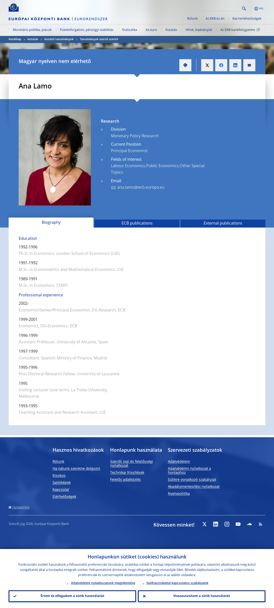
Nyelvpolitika (179, 494)
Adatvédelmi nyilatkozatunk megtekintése (103, 583)
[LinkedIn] (215, 524)
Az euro (151, 30)
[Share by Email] (249, 65)
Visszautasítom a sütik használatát (201, 596)
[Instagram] (227, 524)
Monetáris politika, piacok (32, 30)
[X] (204, 524)
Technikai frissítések (127, 473)
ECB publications (137, 224)
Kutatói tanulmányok (59, 39)
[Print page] (185, 65)
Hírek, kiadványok (199, 30)
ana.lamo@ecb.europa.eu (140, 188)
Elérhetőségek (64, 497)
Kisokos (59, 476)
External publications (223, 224)
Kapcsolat (61, 490)
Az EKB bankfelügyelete (237, 30)
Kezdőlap (15, 39)
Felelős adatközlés (125, 480)
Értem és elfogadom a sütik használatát (72, 596)
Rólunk (192, 18)
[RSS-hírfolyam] (260, 524)
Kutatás (171, 30)
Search (244, 8)
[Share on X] (207, 65)
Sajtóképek (62, 483)
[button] (251, 8)
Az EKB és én (215, 18)
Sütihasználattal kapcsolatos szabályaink (177, 583)
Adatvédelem (179, 462)
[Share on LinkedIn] (235, 65)
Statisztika (129, 30)
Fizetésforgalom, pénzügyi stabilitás (87, 30)
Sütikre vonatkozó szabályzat (192, 480)
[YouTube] (238, 524)
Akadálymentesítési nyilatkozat (194, 487)
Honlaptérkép (20, 507)
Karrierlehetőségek (246, 18)
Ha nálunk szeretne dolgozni (76, 469)
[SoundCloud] (249, 524)
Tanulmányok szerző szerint (99, 39)
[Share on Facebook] (221, 65)
